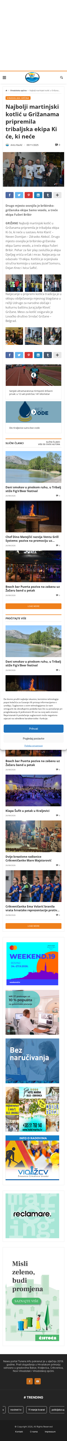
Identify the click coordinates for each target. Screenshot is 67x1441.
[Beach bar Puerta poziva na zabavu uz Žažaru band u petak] (33, 566)
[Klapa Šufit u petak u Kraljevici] (33, 790)
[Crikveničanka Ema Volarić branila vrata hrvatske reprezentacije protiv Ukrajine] (33, 886)
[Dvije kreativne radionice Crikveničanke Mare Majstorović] (33, 836)
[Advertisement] (33, 35)
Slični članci (53, 442)
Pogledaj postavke (33, 738)
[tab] (53, 442)
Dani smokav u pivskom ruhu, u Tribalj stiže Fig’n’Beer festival (33, 489)
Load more (33, 606)
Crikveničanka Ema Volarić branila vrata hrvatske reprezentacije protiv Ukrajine (31, 908)
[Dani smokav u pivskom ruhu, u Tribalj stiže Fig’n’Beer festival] (33, 467)
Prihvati (33, 728)
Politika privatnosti (33, 745)
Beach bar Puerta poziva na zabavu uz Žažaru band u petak (33, 588)
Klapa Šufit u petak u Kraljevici (27, 811)
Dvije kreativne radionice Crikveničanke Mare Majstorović (28, 858)
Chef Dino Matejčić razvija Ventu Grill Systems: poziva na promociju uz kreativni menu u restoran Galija (32, 539)
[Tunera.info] (32, 77)
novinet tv (10, 1409)
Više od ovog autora (49, 444)
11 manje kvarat (31, 1409)
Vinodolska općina (18, 90)
